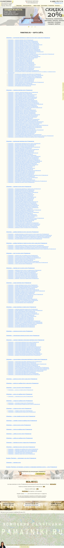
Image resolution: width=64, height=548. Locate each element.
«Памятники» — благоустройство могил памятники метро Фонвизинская (24, 320)
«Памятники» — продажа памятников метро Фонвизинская (21, 68)
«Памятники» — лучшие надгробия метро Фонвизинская (20, 195)
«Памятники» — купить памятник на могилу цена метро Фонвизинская (23, 102)
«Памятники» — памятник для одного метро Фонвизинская (21, 145)
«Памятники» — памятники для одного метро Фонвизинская (21, 182)
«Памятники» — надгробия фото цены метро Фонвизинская (21, 171)
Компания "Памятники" (8, 503)
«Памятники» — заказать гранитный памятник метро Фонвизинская (23, 92)
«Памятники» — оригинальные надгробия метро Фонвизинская (22, 197)
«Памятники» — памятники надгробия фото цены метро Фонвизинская (23, 119)
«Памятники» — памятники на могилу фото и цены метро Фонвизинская (24, 114)
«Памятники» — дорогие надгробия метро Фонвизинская (20, 211)
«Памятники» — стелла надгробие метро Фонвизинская (20, 154)
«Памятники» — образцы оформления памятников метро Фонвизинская (24, 352)
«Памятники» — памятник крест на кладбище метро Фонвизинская (23, 273)
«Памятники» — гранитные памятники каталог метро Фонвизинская (23, 106)
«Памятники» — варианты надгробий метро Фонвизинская (21, 198)
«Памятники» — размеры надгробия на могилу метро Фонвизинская (23, 207)
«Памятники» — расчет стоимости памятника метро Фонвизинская (23, 57)
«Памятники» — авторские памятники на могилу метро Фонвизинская (23, 149)
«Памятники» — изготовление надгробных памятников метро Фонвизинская (25, 127)
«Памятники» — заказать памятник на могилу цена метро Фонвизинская (24, 49)
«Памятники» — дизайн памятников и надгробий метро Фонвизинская (23, 313)
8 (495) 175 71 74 (56, 1)
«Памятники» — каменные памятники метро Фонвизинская (21, 58)
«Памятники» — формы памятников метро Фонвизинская (21, 319)
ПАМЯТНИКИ (6, 1)
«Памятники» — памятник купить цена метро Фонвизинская (21, 95)
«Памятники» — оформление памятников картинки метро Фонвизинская (24, 348)
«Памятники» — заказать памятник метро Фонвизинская (20, 39)
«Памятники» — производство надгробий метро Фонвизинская (22, 202)
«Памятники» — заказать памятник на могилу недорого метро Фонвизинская (25, 44)
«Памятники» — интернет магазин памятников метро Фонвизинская (23, 192)
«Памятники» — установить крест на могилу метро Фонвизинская (22, 271)
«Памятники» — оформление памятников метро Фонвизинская (22, 343)
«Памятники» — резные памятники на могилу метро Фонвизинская (22, 285)
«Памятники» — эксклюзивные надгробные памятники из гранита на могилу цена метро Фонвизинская (30, 135)
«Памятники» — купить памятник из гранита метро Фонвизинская (22, 97)
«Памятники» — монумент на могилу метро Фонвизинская (21, 81)
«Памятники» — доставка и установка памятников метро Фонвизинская (24, 147)
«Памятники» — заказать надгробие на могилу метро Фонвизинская (23, 158)
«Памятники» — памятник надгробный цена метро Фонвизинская (22, 116)
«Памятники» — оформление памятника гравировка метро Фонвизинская (24, 349)
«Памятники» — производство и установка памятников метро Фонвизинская (25, 322)
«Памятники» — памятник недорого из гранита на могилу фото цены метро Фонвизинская (28, 125)
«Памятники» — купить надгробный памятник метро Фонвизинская (23, 101)
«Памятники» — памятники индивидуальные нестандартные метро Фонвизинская (25, 51)
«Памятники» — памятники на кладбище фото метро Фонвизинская (23, 449)
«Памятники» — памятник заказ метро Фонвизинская (20, 148)
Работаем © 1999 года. (8, 504)
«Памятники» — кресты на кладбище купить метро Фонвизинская (22, 274)
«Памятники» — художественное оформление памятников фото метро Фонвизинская (27, 369)
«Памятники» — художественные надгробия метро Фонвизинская (22, 226)
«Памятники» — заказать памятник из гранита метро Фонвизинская (23, 42)
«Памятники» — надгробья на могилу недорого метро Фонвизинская (23, 157)
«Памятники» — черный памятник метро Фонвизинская (20, 83)
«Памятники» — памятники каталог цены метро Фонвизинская (21, 112)
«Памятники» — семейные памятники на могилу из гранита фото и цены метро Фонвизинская (28, 237)
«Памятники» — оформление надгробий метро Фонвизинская (22, 372)
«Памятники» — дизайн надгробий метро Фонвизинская (20, 213)
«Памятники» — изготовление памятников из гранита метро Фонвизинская (24, 76)
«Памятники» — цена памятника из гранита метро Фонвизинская (22, 111)
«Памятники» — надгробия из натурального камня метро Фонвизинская (24, 159)
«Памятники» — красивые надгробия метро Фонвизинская (21, 220)
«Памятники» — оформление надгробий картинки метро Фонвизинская (24, 374)
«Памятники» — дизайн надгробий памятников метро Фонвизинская (23, 164)
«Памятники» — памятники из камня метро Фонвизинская (20, 317)
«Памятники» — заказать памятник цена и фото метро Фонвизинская (23, 43)
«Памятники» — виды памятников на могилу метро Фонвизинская (22, 312)
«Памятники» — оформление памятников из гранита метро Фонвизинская (24, 346)
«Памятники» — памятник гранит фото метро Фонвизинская (21, 453)
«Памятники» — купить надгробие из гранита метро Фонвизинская (23, 206)
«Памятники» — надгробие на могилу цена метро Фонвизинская (22, 219)
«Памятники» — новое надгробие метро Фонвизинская (20, 208)
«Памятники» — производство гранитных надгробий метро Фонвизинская (24, 74)
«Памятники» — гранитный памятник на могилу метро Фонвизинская (23, 55)
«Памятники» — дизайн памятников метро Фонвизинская (20, 295)
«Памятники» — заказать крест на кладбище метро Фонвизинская (23, 255)
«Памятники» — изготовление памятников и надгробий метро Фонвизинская (25, 161)
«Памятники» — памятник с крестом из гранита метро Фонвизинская (23, 278)
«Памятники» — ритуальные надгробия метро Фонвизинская (21, 168)
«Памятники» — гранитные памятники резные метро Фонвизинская (23, 309)
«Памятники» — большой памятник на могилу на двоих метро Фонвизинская (25, 238)
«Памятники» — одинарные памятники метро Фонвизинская (21, 189)
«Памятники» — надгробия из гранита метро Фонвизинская (21, 78)
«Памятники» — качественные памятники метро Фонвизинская (22, 84)
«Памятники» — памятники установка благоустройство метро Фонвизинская (25, 323)
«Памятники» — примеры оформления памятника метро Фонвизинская (24, 351)
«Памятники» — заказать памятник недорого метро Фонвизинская (23, 41)
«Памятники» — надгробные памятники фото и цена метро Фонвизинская (24, 170)
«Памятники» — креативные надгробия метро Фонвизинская (21, 179)
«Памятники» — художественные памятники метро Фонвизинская (22, 299)
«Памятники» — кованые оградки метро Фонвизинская (20, 410)
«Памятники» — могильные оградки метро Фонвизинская (20, 403)
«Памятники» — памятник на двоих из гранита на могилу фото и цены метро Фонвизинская (28, 246)
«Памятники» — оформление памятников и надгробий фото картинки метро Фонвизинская (28, 367)
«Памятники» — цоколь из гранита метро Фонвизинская (20, 389)
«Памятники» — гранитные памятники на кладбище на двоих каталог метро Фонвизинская (28, 247)
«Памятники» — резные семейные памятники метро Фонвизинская (22, 287)
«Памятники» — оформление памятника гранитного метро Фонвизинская (24, 350)
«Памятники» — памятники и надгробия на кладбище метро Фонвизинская (24, 209)
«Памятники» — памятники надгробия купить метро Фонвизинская (22, 215)
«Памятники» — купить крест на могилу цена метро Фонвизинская (22, 276)
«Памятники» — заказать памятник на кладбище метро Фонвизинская (23, 47)
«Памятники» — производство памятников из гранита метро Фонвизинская (25, 126)
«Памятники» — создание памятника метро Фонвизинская (21, 318)
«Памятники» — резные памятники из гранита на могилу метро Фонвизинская (25, 310)
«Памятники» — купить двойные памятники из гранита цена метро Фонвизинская (26, 245)
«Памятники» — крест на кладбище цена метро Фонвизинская (22, 272)
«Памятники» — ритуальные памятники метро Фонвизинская (21, 325)
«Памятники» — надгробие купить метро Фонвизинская (20, 118)
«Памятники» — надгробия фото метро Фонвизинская (20, 452)
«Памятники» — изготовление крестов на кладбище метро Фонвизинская (24, 257)
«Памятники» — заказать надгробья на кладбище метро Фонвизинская (24, 162)
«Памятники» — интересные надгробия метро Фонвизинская (21, 165)
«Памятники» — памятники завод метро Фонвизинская (20, 59)
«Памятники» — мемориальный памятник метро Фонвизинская (22, 64)
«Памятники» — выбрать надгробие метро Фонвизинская (21, 151)
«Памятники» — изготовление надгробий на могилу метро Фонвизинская (24, 156)
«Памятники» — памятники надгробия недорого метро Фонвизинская (23, 212)
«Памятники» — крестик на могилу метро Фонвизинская (20, 260)
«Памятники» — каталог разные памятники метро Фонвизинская (22, 324)
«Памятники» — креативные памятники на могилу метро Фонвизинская (23, 225)
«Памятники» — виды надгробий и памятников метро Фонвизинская (23, 201)
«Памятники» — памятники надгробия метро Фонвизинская (21, 293)
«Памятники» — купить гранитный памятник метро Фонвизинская (22, 105)
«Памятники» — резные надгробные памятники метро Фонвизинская (23, 286)
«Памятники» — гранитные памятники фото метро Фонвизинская (22, 451)
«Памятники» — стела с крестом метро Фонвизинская (20, 263)
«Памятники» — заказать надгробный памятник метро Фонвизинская (23, 45)
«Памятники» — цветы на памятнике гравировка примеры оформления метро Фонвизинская (28, 368)
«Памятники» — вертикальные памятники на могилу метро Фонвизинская (24, 143)
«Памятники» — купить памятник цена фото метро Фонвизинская (22, 100)
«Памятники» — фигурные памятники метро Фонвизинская (21, 150)
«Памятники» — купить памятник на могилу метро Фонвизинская (22, 94)
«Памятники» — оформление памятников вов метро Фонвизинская (23, 365)
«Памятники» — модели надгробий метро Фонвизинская (20, 200)
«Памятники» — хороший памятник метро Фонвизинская (20, 302)
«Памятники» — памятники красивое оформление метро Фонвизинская (24, 366)
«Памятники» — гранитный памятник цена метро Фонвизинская (22, 52)
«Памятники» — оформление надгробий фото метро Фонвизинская (23, 373)
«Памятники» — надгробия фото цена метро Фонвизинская (21, 176)
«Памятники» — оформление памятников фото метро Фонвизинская (23, 342)
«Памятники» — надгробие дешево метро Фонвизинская (20, 199)
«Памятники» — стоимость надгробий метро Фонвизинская (21, 172)
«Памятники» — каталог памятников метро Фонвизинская (21, 69)
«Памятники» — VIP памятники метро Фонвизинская (19, 85)
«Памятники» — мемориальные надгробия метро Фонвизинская (22, 155)
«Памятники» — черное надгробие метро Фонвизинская (20, 169)
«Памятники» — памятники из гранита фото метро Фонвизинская (22, 450)
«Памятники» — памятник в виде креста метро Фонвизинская (21, 258)
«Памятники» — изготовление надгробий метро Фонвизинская (22, 132)
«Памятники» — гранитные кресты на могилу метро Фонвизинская (22, 277)
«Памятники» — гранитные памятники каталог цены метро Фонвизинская (24, 56)
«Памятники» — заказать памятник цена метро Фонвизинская (21, 113)
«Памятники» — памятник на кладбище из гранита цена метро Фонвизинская (25, 107)
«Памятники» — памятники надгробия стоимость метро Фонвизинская (23, 124)
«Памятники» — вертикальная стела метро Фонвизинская (21, 191)
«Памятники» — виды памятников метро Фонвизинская (20, 297)
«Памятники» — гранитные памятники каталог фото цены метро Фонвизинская (25, 104)
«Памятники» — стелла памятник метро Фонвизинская (20, 61)
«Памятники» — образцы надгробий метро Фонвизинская (21, 174)
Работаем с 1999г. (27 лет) (6, 5)
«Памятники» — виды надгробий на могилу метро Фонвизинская (22, 214)
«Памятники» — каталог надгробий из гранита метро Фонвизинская (23, 120)
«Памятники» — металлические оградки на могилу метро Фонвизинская (24, 404)
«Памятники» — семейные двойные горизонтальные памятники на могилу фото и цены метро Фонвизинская (32, 248)
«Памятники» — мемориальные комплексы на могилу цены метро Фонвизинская (25, 129)
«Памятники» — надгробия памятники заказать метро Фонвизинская (23, 48)
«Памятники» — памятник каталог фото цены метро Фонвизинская (23, 115)
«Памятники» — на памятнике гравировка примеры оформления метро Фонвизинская (27, 363)
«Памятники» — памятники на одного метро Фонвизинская (21, 194)
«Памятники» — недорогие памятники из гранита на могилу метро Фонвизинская (26, 218)
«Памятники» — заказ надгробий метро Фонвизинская (20, 166)
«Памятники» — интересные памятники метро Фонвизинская (21, 326)
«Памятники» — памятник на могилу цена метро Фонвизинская (22, 109)
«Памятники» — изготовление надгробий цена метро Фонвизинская (23, 152)
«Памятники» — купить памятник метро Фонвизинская (20, 93)
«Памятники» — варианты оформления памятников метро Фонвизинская (24, 355)
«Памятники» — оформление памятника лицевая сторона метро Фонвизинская (25, 371)
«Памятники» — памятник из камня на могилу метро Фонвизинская (23, 177)
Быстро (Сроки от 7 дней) (6, 4)
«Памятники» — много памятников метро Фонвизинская (20, 296)
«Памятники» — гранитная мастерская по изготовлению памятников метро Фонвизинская (28, 175)
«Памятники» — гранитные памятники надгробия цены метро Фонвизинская (24, 134)
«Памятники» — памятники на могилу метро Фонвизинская (21, 79)
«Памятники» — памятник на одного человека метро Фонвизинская (23, 227)
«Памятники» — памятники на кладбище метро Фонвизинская (21, 128)
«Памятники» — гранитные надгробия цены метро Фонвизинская (22, 163)
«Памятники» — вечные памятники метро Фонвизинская (20, 193)
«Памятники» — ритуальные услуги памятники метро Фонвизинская (23, 300)
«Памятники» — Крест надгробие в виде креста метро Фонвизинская (23, 261)
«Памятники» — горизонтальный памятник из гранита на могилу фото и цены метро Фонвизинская (30, 235)
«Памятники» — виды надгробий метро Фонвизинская (20, 178)
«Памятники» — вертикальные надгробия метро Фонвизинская (22, 144)
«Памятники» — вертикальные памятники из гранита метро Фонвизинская (24, 188)
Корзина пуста (59, 3)
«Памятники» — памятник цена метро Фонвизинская (19, 108)
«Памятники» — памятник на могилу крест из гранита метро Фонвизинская (24, 270)
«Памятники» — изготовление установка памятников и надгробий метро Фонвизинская (27, 181)
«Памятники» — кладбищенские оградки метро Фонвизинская (22, 411)
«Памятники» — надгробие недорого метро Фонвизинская (21, 99)
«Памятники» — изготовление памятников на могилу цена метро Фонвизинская (25, 75)
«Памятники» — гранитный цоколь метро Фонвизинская (20, 396)
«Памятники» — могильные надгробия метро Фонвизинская (21, 216)
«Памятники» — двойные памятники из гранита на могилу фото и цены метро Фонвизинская (28, 234)
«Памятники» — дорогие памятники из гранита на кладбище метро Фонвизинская (26, 136)
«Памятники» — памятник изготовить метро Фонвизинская (21, 301)
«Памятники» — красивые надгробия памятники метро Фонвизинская (23, 205)
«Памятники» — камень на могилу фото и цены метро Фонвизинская (23, 222)
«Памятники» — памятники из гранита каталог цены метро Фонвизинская (24, 66)
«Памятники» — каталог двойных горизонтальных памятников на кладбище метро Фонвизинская (29, 236)
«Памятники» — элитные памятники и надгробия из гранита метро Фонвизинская (26, 82)
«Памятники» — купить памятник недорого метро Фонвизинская (22, 98)
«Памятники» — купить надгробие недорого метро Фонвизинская (22, 204)
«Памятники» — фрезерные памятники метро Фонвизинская (21, 288)
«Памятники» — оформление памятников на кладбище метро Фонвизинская (25, 353)
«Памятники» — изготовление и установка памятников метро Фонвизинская (25, 77)
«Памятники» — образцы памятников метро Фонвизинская (21, 63)
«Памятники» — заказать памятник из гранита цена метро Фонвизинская (24, 50)
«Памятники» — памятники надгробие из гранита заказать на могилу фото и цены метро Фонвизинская (31, 54)
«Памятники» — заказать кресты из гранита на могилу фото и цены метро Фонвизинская (28, 262)
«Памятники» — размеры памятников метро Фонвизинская (21, 65)
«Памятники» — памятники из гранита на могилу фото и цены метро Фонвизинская (26, 290)
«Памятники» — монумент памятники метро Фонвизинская (21, 62)
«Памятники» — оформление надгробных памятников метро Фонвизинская (25, 361)
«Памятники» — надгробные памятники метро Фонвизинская (21, 292)
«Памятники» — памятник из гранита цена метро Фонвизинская (22, 316)
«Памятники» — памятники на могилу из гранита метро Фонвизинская (23, 289)
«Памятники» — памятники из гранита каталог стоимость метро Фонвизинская (25, 294)
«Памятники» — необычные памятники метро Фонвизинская (21, 133)
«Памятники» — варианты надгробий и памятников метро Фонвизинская (24, 224)
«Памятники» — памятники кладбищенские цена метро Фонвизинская (23, 70)
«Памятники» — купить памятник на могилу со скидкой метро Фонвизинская (25, 122)
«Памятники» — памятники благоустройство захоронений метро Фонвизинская (25, 121)
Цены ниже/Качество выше (6, 3)
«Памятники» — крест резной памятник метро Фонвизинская (21, 311)
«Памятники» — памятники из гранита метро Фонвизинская (21, 315)
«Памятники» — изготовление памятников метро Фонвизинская (22, 131)
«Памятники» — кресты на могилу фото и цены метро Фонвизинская (23, 256)
